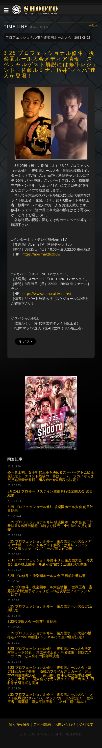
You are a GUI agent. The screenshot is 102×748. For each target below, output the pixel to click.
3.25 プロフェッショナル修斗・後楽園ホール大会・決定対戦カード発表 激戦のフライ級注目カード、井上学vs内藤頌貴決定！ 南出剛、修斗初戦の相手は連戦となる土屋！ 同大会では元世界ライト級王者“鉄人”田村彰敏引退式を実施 (50, 675)
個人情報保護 (19, 724)
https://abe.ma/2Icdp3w (41, 254)
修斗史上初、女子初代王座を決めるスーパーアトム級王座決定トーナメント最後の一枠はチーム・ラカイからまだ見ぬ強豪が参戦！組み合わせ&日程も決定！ (50, 476)
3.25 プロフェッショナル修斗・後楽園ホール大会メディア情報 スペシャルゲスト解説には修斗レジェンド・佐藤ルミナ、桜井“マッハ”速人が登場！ (49, 545)
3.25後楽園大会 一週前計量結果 (32, 621)
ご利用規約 (42, 724)
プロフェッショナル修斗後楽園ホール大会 (47, 37)
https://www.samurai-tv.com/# (47, 293)
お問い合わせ (65, 724)
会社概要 (86, 724)
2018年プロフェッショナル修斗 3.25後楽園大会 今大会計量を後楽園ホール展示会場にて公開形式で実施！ (50, 562)
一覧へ (93, 25)
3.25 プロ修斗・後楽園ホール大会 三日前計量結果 (46, 575)
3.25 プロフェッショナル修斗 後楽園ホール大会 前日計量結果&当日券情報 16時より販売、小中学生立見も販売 (50, 526)
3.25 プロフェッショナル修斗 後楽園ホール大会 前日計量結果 (50, 508)
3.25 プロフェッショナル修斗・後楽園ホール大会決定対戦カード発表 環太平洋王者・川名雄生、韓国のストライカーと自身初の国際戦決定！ (49, 652)
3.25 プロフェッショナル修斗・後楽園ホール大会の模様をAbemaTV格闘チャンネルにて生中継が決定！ (49, 635)
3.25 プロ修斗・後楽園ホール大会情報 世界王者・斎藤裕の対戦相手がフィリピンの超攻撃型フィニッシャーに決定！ (50, 591)
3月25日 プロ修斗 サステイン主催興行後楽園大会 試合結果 (50, 493)
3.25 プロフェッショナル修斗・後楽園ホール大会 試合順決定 (49, 608)
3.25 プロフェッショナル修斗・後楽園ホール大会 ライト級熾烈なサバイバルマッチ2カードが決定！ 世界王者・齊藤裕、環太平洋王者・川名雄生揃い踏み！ (50, 698)
